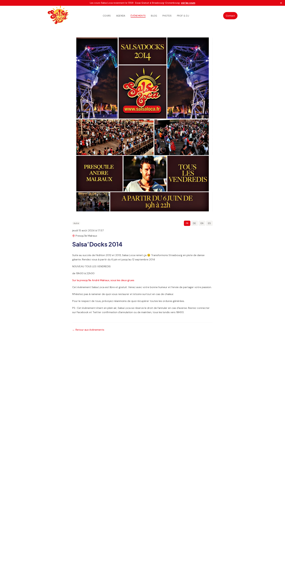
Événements (138, 15)
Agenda (120, 15)
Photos (167, 15)
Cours (107, 15)
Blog (154, 15)
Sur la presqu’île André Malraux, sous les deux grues (103, 280)
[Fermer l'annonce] (281, 3)
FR (187, 223)
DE (194, 223)
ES (209, 223)
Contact (230, 15)
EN (202, 223)
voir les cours (188, 2)
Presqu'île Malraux (86, 235)
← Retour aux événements (88, 329)
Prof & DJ (183, 15)
